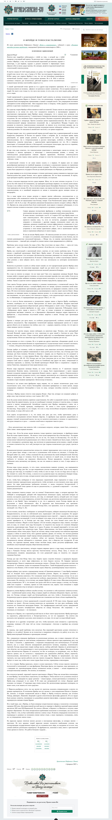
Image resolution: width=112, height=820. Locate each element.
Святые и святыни (61, 23)
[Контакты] (24, 1)
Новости (89, 19)
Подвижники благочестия (75, 23)
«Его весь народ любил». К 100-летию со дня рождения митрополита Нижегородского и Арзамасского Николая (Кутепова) (94, 336)
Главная (7, 29)
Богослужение (99, 23)
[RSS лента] (21, 1)
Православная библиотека (46, 23)
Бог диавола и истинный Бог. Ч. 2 (94, 226)
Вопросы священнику (73, 19)
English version (64, 13)
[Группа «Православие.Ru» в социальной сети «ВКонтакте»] (5, 1)
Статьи (11, 29)
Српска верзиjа (64, 9)
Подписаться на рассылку (102, 1)
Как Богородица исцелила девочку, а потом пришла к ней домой (94, 308)
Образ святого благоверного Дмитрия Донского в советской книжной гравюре (94, 148)
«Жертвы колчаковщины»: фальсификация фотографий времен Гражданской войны (94, 365)
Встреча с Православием (33, 19)
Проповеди (25, 23)
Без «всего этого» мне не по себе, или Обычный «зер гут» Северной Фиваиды (94, 200)
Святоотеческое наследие (12, 23)
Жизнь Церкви (89, 23)
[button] (76, 14)
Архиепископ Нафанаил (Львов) (67, 761)
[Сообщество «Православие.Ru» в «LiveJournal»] (13, 1)
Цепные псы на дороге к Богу (94, 174)
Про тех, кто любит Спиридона (94, 283)
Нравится (8, 33)
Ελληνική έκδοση (64, 6)
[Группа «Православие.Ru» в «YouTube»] (15, 1)
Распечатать (77, 29)
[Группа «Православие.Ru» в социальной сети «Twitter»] (10, 1)
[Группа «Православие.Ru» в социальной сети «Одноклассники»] (7, 1)
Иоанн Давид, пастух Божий (94, 259)
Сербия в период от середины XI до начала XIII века (94, 121)
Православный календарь (51, 13)
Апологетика (33, 23)
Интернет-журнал (53, 19)
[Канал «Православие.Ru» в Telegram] (18, 1)
